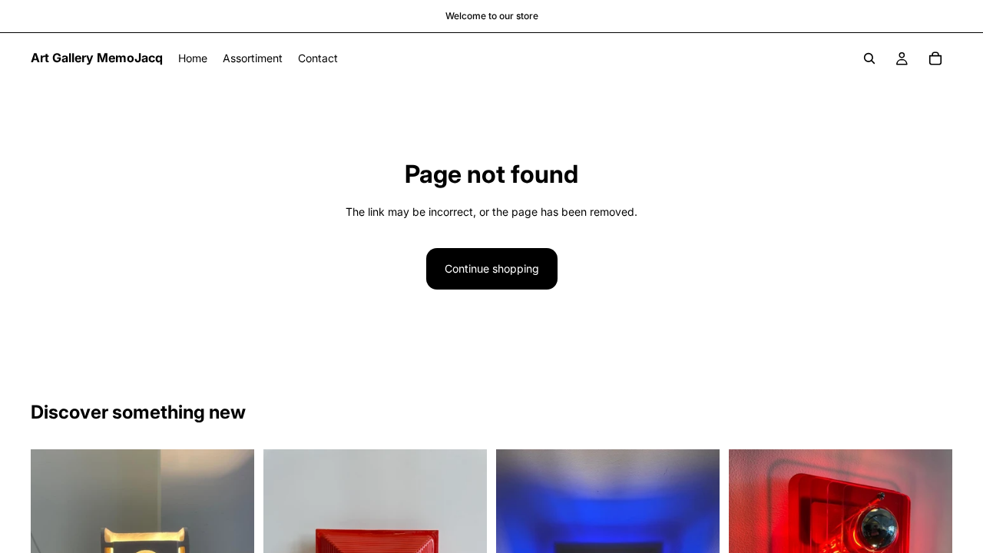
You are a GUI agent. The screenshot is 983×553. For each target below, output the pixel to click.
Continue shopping (492, 268)
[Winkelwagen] (935, 58)
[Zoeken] (869, 58)
